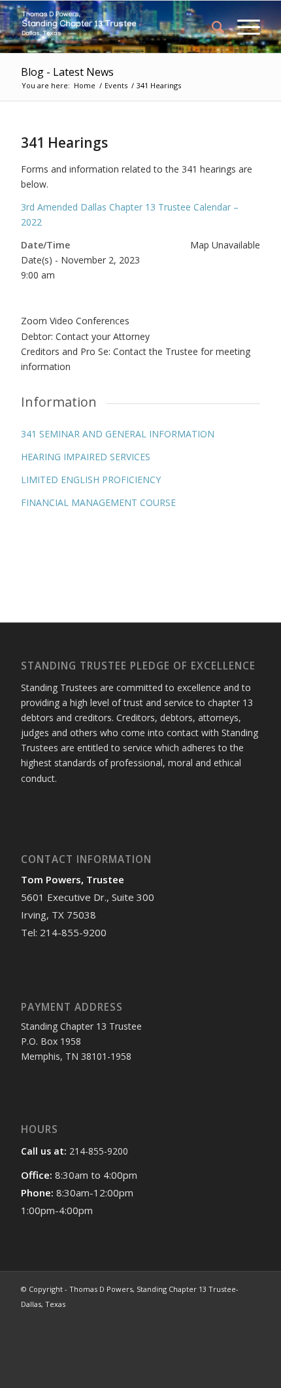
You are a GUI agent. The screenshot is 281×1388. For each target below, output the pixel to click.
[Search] (211, 27)
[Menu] (242, 27)
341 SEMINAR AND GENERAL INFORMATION (117, 434)
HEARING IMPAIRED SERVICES (85, 456)
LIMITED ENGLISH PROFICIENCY (91, 479)
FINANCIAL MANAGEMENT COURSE (98, 502)
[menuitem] (211, 27)
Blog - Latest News (67, 72)
